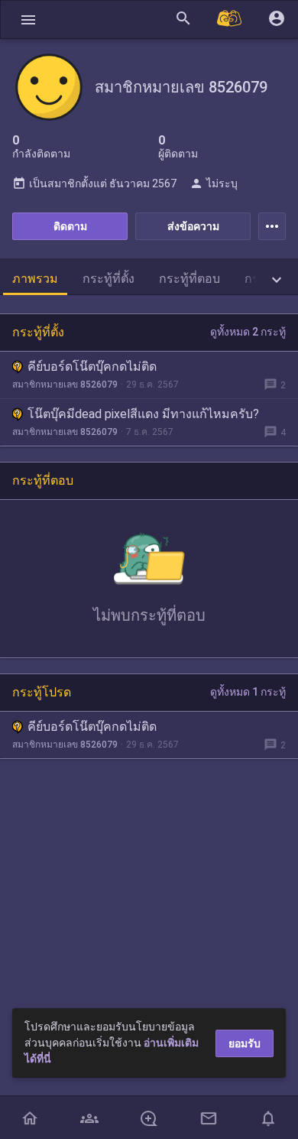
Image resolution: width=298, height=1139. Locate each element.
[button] (28, 19)
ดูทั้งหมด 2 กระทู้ (248, 331)
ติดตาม (70, 226)
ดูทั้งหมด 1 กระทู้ (248, 691)
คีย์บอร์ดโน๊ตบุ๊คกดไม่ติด (92, 366)
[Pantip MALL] (230, 19)
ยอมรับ (244, 1043)
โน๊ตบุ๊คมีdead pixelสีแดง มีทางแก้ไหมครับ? (143, 414)
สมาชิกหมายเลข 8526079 (65, 384)
